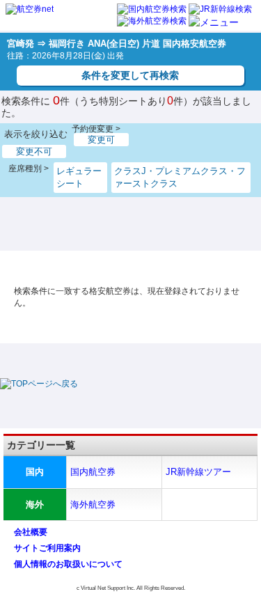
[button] (214, 22)
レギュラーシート (79, 177)
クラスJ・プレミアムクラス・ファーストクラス (180, 177)
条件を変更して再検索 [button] (130, 75)
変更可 (101, 139)
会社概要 (30, 532)
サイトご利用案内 (47, 548)
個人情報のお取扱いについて (68, 564)
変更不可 (34, 151)
